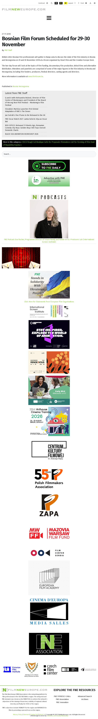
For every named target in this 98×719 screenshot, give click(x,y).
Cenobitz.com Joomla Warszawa (57, 716)
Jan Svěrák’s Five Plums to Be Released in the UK (25, 115)
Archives (84, 699)
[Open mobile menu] (49, 18)
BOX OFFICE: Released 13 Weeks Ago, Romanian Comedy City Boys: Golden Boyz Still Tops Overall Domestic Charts (25, 127)
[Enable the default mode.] (47, 3)
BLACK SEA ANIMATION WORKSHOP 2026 (21, 134)
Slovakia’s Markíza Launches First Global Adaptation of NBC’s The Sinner (21, 110)
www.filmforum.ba (35, 76)
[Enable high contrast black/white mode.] (56, 3)
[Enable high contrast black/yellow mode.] (61, 3)
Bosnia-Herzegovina (21, 86)
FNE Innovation (62, 702)
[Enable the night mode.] (51, 3)
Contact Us (34, 714)
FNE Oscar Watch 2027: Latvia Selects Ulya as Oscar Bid (26, 120)
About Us (42, 714)
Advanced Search (85, 696)
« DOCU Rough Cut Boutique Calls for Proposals (40, 142)
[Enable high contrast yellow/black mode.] (65, 3)
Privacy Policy (17, 714)
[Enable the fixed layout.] (75, 3)
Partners (26, 714)
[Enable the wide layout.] (78, 3)
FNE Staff (8, 50)
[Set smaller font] (86, 3)
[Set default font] (90, 3)
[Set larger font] (94, 3)
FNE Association (62, 699)
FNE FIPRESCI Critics (62, 696)
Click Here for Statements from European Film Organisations (49, 302)
